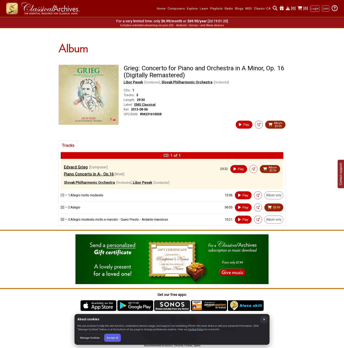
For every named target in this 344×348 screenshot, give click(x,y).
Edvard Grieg (76, 167)
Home (161, 8)
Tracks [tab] (68, 145)
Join (325, 8)
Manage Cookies (90, 337)
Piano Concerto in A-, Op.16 (89, 174)
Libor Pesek (133, 82)
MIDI (248, 8)
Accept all (112, 337)
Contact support (341, 174)
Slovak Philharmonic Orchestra (186, 82)
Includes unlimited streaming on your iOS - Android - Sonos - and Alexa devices (172, 25)
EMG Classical (144, 105)
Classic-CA (262, 8)
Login (315, 8)
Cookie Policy (196, 329)
